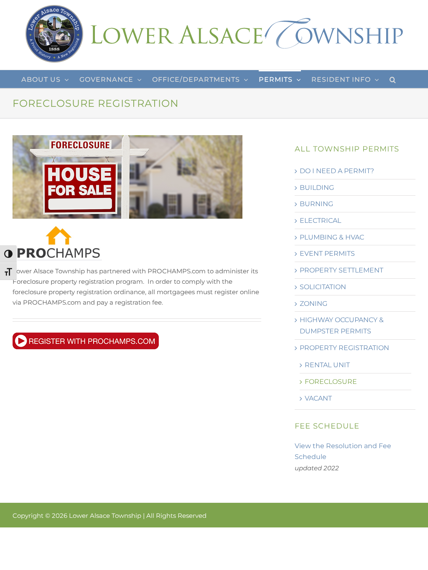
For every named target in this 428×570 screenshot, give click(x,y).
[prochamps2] (86, 336)
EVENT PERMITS (327, 253)
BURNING (316, 204)
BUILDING (317, 188)
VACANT (318, 398)
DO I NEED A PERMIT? (337, 171)
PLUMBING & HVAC (332, 237)
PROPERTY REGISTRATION (344, 348)
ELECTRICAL (320, 220)
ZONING (313, 304)
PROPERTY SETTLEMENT (341, 270)
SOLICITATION (323, 287)
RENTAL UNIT (327, 365)
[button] (393, 79)
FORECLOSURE (331, 382)
